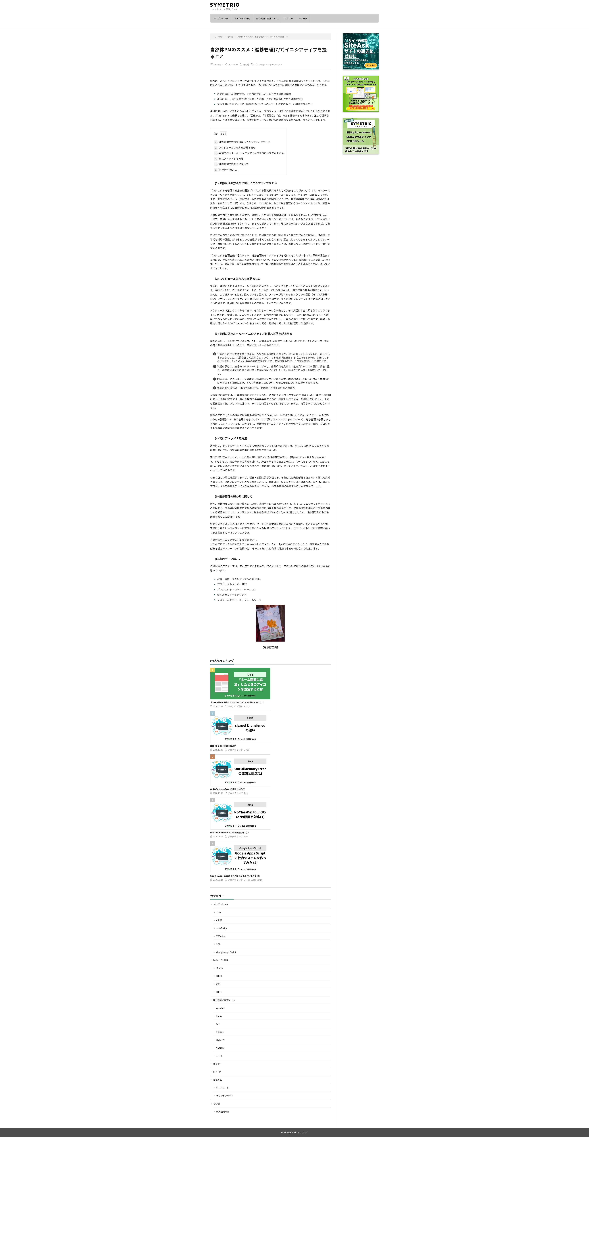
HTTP (219, 992)
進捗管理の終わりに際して (231, 164)
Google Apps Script (253, 880)
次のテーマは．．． (227, 169)
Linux (219, 1015)
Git (217, 1023)
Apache (220, 1007)
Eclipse (220, 1031)
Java (246, 793)
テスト (219, 1055)
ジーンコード (222, 1087)
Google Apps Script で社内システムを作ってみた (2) (235, 875)
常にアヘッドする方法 (229, 158)
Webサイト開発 (242, 18)
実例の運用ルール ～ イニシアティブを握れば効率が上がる (249, 153)
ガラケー (288, 18)
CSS (218, 984)
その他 (246, 64)
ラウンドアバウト (224, 1095)
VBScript (220, 936)
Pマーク (303, 18)
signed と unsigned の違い (223, 745)
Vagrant (220, 1047)
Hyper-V (220, 1039)
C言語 (247, 750)
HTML (219, 976)
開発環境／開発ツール (267, 18)
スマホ (246, 706)
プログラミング (220, 18)
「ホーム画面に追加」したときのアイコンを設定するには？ (237, 702)
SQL (218, 944)
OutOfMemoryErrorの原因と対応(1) (227, 789)
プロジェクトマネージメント (268, 64)
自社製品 (217, 1079)
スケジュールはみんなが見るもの (235, 147)
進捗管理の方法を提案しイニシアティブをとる (242, 142)
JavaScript (221, 928)
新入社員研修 (222, 1111)
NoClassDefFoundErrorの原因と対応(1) (229, 832)
